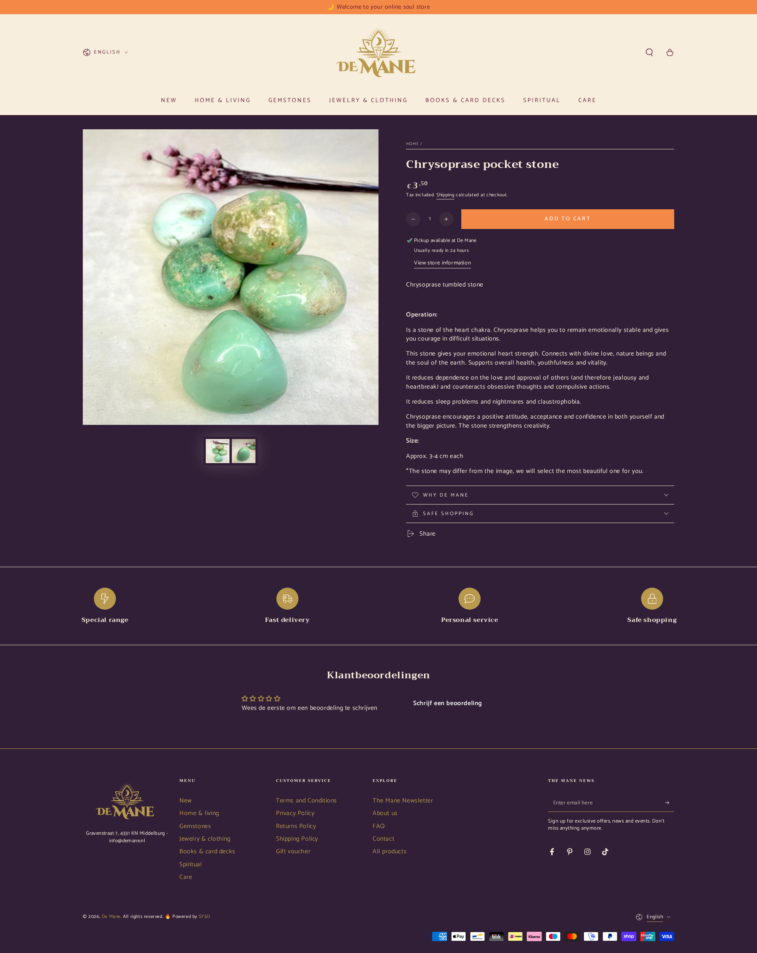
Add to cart (567, 218)
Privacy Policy (295, 813)
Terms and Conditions (306, 800)
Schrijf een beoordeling (447, 703)
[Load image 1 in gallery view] (217, 451)
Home (412, 144)
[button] (649, 52)
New (185, 800)
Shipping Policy (297, 839)
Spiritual (190, 864)
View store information (442, 263)
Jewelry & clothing (205, 839)
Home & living (199, 813)
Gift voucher (293, 851)
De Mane (111, 916)
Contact (383, 839)
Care (185, 877)
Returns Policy (296, 826)
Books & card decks (207, 851)
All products (389, 851)
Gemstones (195, 826)
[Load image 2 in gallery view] (243, 451)
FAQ (379, 826)
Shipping (445, 195)
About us (385, 813)
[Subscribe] (669, 803)
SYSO (205, 916)
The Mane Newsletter (403, 800)
